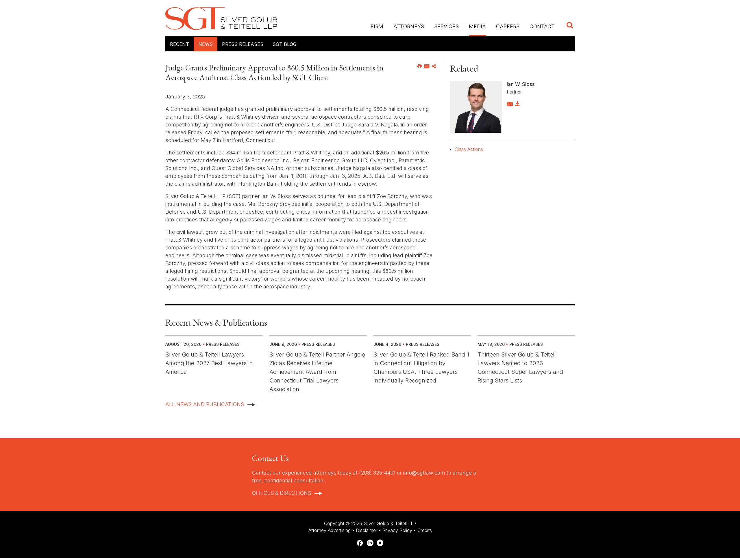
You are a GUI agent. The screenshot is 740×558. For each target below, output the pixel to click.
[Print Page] (419, 66)
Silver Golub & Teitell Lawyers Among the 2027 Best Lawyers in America (209, 363)
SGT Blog (285, 44)
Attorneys (408, 26)
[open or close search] (570, 25)
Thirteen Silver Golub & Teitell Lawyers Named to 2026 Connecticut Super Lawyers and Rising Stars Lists (520, 367)
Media (477, 26)
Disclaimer (366, 530)
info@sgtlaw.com (424, 473)
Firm (377, 26)
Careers (507, 26)
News (205, 44)
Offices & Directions (281, 493)
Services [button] (446, 26)
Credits (424, 530)
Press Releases (242, 44)
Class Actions (469, 149)
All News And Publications (204, 404)
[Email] (427, 66)
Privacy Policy (397, 530)
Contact (542, 26)
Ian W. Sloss (521, 84)
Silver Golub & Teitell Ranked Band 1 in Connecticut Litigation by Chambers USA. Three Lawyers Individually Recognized (421, 367)
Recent (179, 44)
